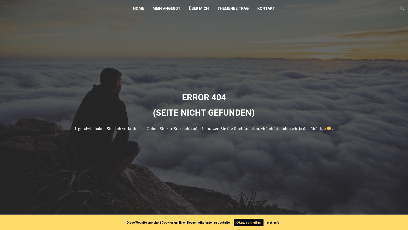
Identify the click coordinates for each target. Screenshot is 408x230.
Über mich (199, 8)
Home (138, 8)
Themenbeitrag (233, 8)
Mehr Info (273, 222)
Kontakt (266, 8)
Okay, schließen (248, 222)
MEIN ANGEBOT (166, 8)
